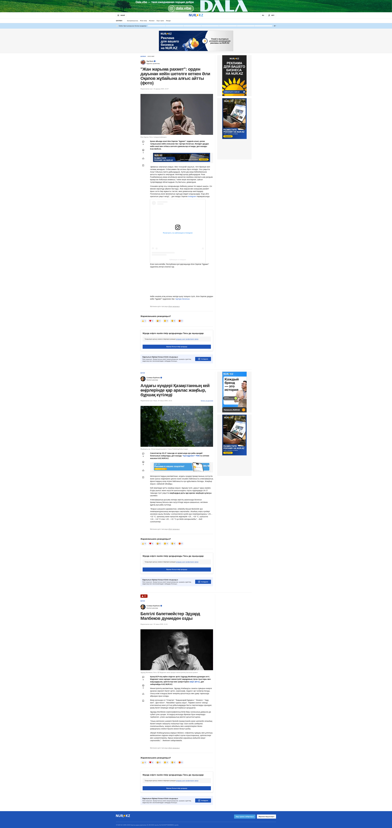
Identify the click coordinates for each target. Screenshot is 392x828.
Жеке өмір (143, 20)
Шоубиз (119, 20)
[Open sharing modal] (143, 158)
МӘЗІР (123, 15)
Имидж (168, 20)
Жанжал (151, 20)
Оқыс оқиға (160, 20)
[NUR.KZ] (196, 15)
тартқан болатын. (182, 299)
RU (263, 15)
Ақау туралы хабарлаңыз (245, 816)
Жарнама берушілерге (266, 816)
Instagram (192, 196)
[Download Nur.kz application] (196, 6)
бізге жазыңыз (174, 306)
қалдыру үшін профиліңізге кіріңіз (187, 339)
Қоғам (142, 373)
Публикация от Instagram (177, 259)
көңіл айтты (194, 682)
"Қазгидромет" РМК (191, 456)
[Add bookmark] (143, 165)
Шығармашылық (132, 20)
